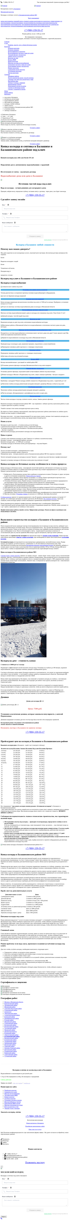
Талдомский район (10, 1028)
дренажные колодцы (36, 24)
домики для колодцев (25, 23)
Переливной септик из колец (17, 86)
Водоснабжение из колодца (16, 51)
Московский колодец (7, 12)
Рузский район (9, 1020)
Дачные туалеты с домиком (16, 83)
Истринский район (10, 1025)
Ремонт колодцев (13, 68)
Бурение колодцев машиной (35, 299)
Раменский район (9, 1053)
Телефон (5, 214)
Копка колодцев (13, 61)
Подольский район (10, 1049)
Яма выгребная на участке (12, 1102)
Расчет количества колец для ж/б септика (21, 78)
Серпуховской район (10, 1054)
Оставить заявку (35, 128)
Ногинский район (10, 1044)
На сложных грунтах (50, 499)
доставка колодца (44, 26)
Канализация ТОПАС (15, 84)
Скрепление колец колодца (16, 69)
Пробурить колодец (10, 1090)
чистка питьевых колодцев (40, 23)
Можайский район (10, 1021)
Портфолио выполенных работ (35, 1126)
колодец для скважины (23, 24)
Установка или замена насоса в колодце (35, 290)
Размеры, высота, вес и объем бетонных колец (22, 45)
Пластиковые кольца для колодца (18, 66)
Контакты (7, 94)
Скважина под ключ (10, 1092)
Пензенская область (10, 1031)
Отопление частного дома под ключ (19, 64)
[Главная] (4, 6)
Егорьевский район (10, 1040)
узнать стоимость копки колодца (29, 21)
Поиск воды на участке (33, 476)
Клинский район (9, 1017)
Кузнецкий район (9, 1033)
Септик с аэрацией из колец (16, 89)
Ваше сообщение (7, 222)
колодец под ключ (48, 24)
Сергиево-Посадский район (13, 1008)
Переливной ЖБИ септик (12, 1103)
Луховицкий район (10, 1041)
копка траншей (14, 21)
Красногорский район (11, 1003)
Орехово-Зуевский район (12, 1048)
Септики (7, 74)
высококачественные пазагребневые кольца (39, 545)
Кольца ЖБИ (12, 60)
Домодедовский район (11, 1035)
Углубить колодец (9, 1098)
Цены (6, 91)
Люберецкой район (10, 1043)
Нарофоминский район (11, 1018)
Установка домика (22, 494)
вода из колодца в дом (46, 21)
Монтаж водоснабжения (12, 1093)
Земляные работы (13, 76)
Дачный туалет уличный (12, 1108)
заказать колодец (34, 26)
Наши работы (8, 92)
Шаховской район (9, 1007)
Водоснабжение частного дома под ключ (20, 53)
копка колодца (5, 21)
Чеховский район (9, 1030)
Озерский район (9, 1046)
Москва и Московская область (13, 1002)
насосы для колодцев (12, 26)
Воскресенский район (11, 1038)
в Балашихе (16, 9)
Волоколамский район (11, 1026)
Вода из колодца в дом (11, 1107)
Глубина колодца (6, 497)
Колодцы (7, 46)
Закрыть (3, 1216)
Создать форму (48, 239)
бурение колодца (11, 24)
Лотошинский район (10, 1005)
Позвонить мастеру (35, 1162)
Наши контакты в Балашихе (35, 1123)
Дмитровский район (10, 1013)
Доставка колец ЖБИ (11, 1095)
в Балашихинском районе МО (27, 15)
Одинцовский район (10, 1010)
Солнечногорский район (12, 1015)
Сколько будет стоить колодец (10, 555)
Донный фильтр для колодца (17, 55)
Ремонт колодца (9, 1097)
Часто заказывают (33, 18)
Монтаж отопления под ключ (13, 1105)
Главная (6, 41)
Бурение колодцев (13, 48)
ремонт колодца (24, 26)
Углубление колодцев (14, 71)
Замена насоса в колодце (15, 56)
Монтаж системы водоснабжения (18, 63)
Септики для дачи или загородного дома (20, 79)
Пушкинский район (10, 1051)
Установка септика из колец (13, 1100)
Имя (3, 205)
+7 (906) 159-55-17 (33, 30)
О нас (6, 43)
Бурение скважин (13, 50)
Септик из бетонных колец (16, 87)
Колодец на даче (13, 58)
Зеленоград (7, 1012)
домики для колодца (12, 23)
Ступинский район (10, 1056)
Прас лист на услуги (35, 1129)
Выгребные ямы (13, 81)
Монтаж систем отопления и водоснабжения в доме (35, 330)
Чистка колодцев (13, 73)
